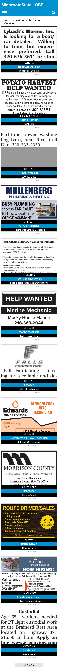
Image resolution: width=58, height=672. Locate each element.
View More (29, 665)
